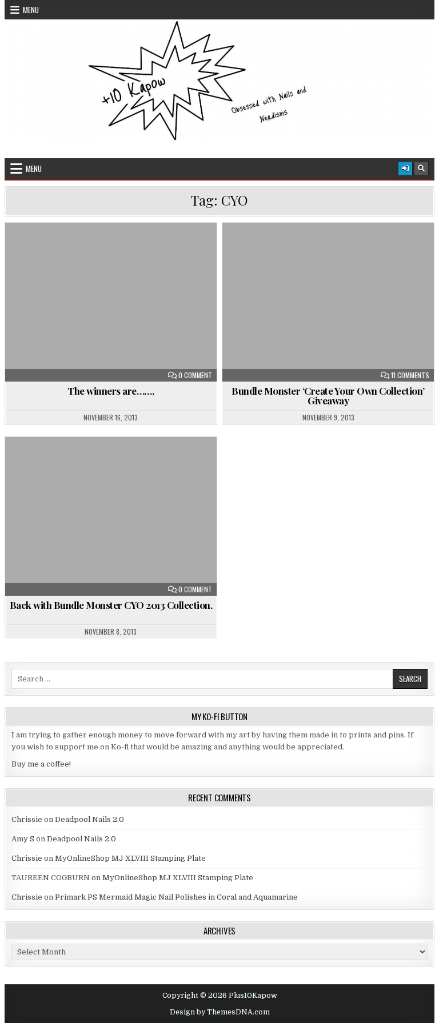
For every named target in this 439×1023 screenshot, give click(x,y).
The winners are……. (110, 390)
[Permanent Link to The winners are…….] (111, 302)
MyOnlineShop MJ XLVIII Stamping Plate (130, 858)
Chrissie (26, 819)
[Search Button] (421, 168)
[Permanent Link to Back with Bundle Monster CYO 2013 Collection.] (111, 516)
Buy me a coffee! (41, 764)
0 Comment (195, 375)
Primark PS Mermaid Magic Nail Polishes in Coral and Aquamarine (176, 897)
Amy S (22, 839)
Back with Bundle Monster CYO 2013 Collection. (111, 605)
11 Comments (410, 375)
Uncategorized (116, 250)
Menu (31, 9)
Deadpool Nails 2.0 (89, 819)
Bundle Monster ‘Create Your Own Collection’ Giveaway (328, 395)
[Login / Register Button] (405, 168)
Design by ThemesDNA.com (220, 1012)
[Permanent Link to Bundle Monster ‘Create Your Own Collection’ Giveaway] (328, 302)
